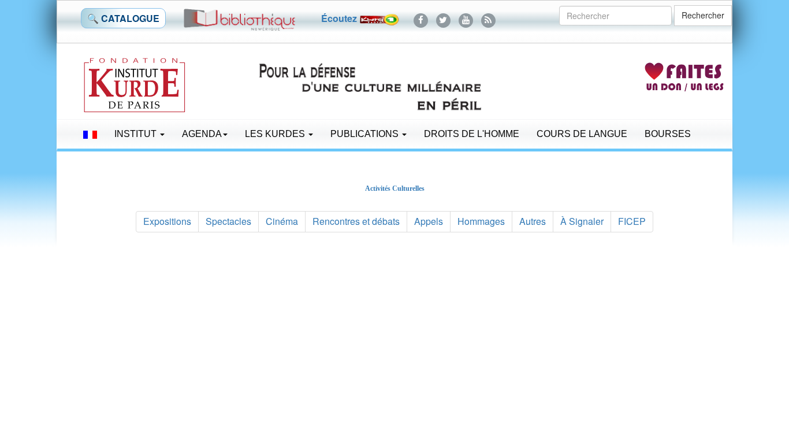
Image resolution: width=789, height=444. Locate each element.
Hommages (481, 221)
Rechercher (703, 15)
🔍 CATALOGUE (123, 18)
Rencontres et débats (356, 221)
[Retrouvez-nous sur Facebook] (421, 18)
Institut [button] (136, 134)
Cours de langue (582, 134)
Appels (428, 221)
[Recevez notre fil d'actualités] (488, 18)
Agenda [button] (202, 134)
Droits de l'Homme (471, 134)
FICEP (632, 221)
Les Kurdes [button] (276, 134)
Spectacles (228, 221)
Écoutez (340, 18)
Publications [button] (365, 134)
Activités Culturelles (395, 188)
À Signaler (582, 221)
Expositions (167, 221)
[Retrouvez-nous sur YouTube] (466, 18)
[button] (90, 134)
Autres (532, 221)
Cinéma (282, 221)
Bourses (668, 134)
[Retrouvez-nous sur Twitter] (443, 18)
